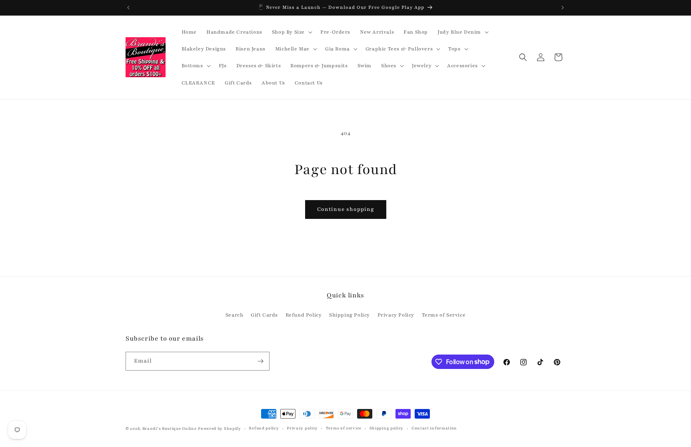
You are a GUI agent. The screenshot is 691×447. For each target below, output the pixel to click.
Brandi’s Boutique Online (169, 428)
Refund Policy (304, 315)
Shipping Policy (349, 315)
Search (235, 315)
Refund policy (264, 428)
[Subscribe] (260, 361)
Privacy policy (302, 428)
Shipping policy (386, 428)
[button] (291, 32)
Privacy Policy (395, 315)
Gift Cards (264, 315)
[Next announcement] (562, 7)
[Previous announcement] (128, 7)
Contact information (434, 428)
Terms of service (343, 428)
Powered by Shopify (219, 428)
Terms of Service (444, 315)
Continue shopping (345, 209)
